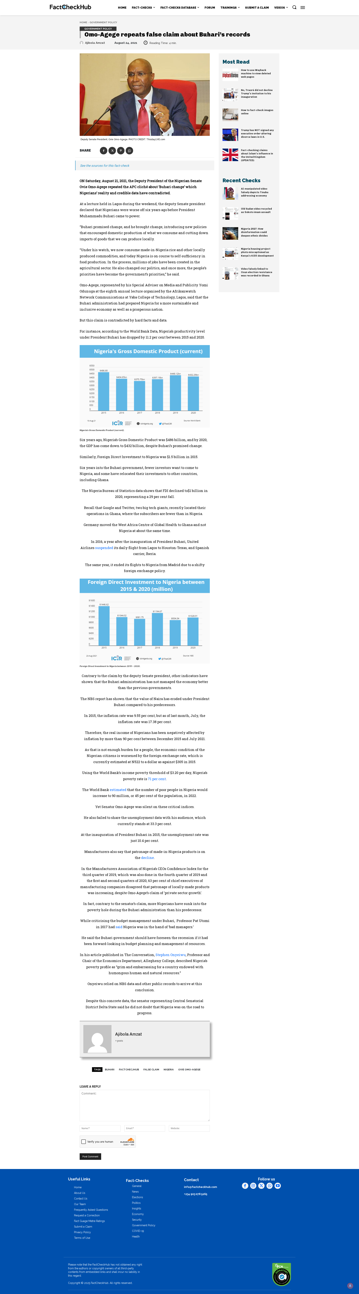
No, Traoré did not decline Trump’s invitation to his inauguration (257, 93)
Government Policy (103, 22)
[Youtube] (277, 1186)
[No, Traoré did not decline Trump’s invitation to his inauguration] (230, 95)
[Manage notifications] (350, 1286)
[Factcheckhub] (70, 8)
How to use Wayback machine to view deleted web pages (256, 73)
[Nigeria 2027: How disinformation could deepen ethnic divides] (230, 233)
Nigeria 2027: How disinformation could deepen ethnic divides (254, 232)
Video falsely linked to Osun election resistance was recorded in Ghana (256, 272)
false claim (151, 1069)
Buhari (109, 1069)
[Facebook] (103, 150)
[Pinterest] (121, 150)
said (119, 927)
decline (147, 857)
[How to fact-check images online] (230, 115)
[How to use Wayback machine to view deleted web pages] (230, 74)
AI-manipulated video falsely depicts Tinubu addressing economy (254, 192)
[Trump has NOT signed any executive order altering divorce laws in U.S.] (230, 135)
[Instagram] (253, 1186)
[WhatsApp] (129, 150)
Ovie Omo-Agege (189, 1069)
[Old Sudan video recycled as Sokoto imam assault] (230, 213)
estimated (118, 789)
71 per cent (157, 779)
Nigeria (169, 1069)
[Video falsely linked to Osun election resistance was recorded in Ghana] (230, 273)
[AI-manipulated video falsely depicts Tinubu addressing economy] (230, 193)
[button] (294, 7)
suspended (104, 547)
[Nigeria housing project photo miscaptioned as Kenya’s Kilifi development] (230, 253)
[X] (112, 150)
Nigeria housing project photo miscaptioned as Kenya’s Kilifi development (257, 252)
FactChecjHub (129, 1069)
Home (83, 22)
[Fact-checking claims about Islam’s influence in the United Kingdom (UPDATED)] (230, 155)
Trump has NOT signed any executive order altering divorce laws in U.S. (257, 133)
